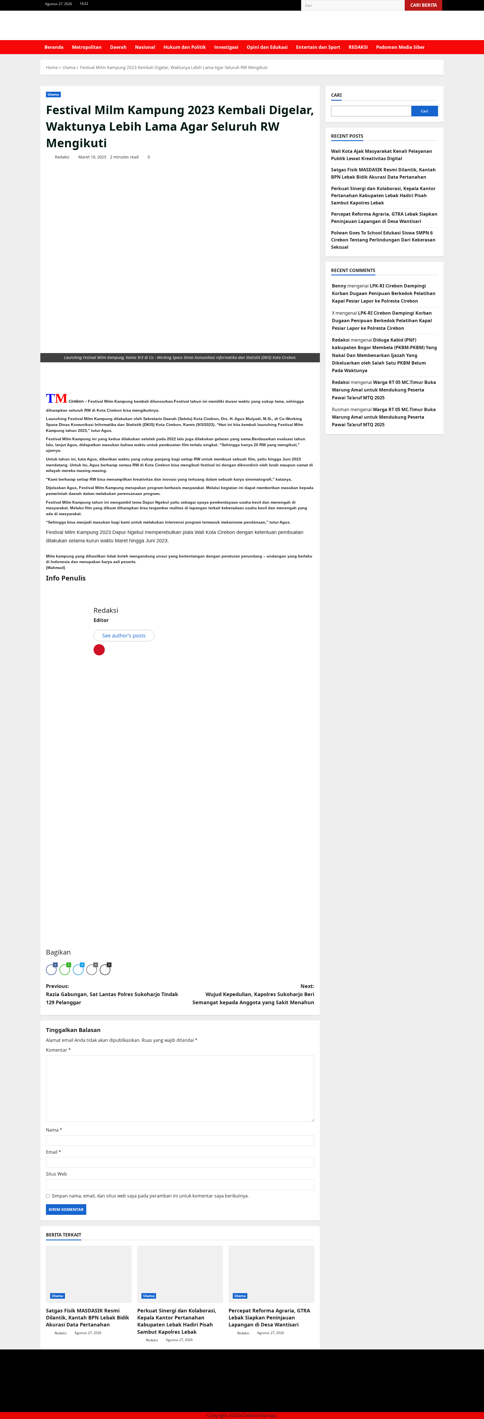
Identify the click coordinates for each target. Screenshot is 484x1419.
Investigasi (226, 47)
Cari (336, 95)
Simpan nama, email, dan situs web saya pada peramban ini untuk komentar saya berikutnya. (150, 1196)
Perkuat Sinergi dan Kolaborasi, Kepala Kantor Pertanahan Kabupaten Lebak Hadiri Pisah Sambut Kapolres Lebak (176, 1321)
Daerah (118, 47)
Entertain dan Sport (318, 47)
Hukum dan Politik (185, 47)
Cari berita (426, 4)
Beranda (54, 47)
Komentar (58, 1050)
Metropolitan (87, 47)
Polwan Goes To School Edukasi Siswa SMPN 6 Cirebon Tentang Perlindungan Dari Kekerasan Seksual (383, 240)
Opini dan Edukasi (267, 47)
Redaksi (61, 157)
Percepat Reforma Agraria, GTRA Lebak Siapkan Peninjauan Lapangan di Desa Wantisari (269, 1317)
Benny (339, 286)
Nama (54, 1130)
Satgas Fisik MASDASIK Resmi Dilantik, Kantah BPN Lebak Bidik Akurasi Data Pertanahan (87, 1317)
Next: (253, 994)
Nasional (145, 47)
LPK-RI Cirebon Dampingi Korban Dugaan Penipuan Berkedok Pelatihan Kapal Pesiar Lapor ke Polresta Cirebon (384, 293)
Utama (53, 94)
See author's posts (124, 635)
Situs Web (56, 1174)
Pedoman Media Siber (400, 47)
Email (53, 1152)
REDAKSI (358, 47)
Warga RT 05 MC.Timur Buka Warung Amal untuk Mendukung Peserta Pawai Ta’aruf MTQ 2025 (384, 389)
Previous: (112, 994)
